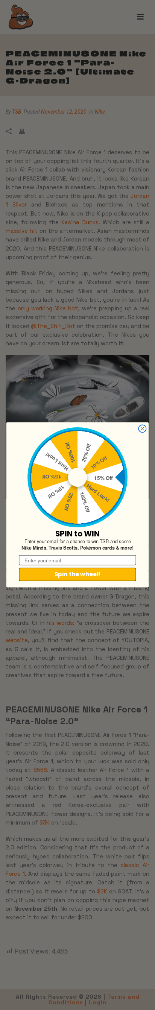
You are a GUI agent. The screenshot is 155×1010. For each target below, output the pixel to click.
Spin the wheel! (77, 575)
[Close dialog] (142, 429)
